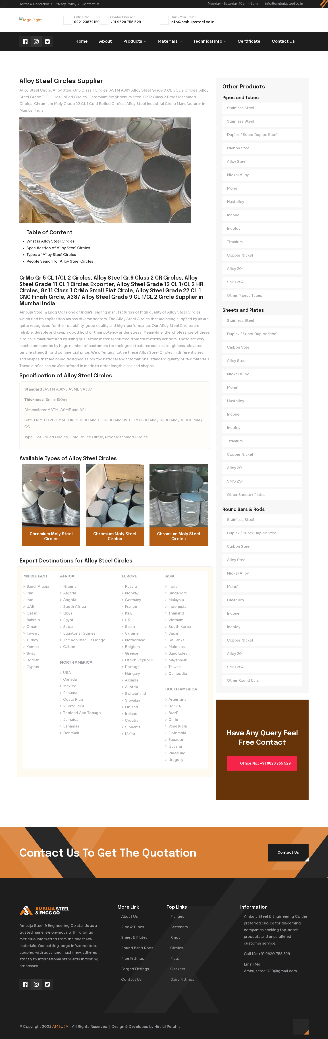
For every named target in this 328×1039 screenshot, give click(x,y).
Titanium (235, 242)
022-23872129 (87, 22)
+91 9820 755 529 (125, 22)
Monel (232, 188)
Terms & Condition (34, 4)
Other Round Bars (243, 680)
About (105, 41)
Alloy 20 (234, 268)
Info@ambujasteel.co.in (192, 22)
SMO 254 (235, 282)
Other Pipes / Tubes (244, 295)
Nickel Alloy (238, 175)
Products (132, 41)
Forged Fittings (135, 969)
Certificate (249, 41)
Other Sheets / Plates (246, 494)
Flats (174, 958)
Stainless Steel (240, 108)
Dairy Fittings (182, 979)
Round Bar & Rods (137, 948)
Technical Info (207, 41)
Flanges (177, 916)
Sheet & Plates (134, 937)
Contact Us (91, 4)
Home (81, 41)
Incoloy (233, 228)
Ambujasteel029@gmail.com (270, 971)
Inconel (234, 215)
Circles (176, 948)
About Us (129, 916)
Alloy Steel (237, 161)
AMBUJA (60, 1026)
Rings (175, 937)
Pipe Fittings (132, 958)
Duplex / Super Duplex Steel (252, 134)
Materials (168, 41)
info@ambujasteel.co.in (284, 3)
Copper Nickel (240, 255)
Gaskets (177, 969)
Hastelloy (235, 201)
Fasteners (179, 927)
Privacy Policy (65, 4)
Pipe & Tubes (132, 927)
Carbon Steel (239, 148)
